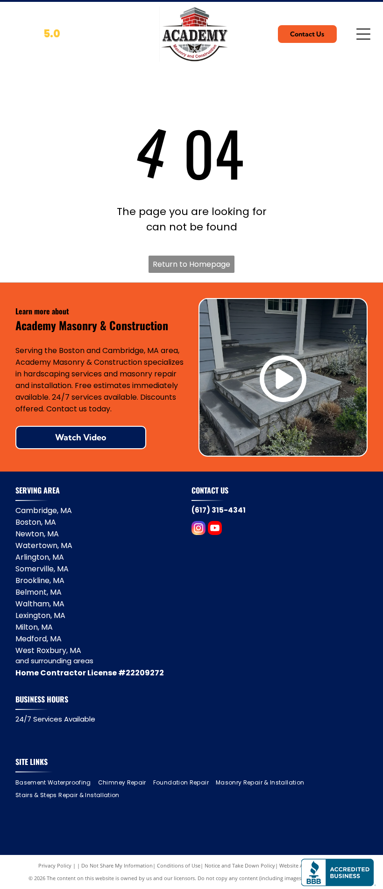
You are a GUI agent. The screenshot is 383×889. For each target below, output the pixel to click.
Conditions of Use (178, 865)
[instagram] (199, 529)
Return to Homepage (191, 264)
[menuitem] (56, 782)
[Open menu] (363, 34)
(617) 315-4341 (219, 510)
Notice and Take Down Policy (240, 865)
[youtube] (215, 529)
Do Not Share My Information (117, 865)
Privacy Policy (54, 865)
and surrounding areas (54, 661)
